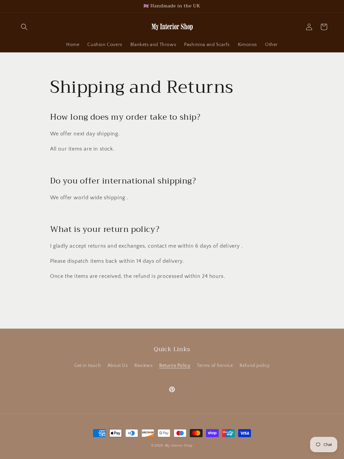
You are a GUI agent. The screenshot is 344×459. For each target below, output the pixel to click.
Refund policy (255, 365)
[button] (24, 26)
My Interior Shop (179, 446)
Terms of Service (215, 365)
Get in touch (87, 365)
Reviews (143, 365)
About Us (118, 365)
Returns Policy (174, 365)
